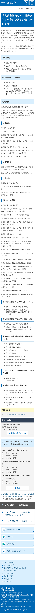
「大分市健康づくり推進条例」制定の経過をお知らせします (18, 513)
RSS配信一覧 (8, 579)
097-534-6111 (12, 595)
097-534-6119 (25, 595)
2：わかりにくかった (10, 469)
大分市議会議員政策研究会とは (14, 414)
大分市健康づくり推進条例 (13, 496)
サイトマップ (8, 581)
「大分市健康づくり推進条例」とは (18, 521)
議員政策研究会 (15, 494)
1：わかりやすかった (10, 467)
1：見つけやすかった (10, 453)
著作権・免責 (8, 576)
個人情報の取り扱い (10, 570)
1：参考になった (9, 479)
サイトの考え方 (9, 565)
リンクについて (9, 573)
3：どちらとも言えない (11, 458)
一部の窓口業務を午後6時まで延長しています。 (17, 606)
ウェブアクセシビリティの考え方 (15, 568)
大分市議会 (4, 494)
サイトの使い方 (9, 562)
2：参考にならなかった (11, 481)
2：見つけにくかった (10, 455)
